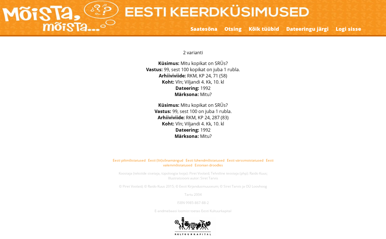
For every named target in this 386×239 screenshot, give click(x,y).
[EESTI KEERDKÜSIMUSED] (193, 13)
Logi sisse (348, 28)
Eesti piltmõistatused (129, 160)
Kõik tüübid (264, 28)
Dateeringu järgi (307, 28)
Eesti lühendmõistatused (205, 160)
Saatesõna (203, 28)
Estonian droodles (209, 165)
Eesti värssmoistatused (245, 160)
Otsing (233, 28)
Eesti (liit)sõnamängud (165, 160)
